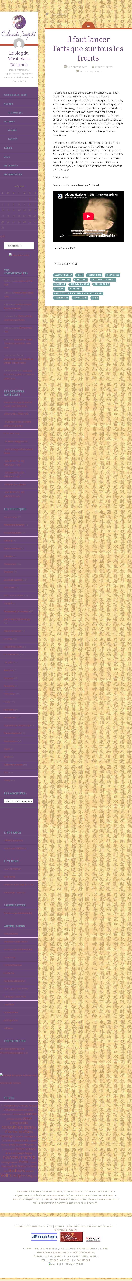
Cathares (8, 556)
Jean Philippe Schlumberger (17, 619)
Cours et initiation (12, 868)
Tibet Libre (9, 1004)
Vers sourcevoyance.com (12, 1048)
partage (5, 1162)
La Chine (6, 1140)
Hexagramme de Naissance (17, 611)
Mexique (8, 670)
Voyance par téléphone (15, 848)
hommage (7, 1136)
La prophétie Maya (13, 646)
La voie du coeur (25, 1144)
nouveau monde (19, 1157)
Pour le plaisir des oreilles (16, 988)
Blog (7, 156)
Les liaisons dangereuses (16, 441)
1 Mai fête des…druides (15, 484)
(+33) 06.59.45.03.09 (15, 94)
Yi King (7, 780)
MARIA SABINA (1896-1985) (16, 413)
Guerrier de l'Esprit (19, 1131)
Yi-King (12, 130)
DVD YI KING (9, 587)
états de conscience (13, 595)
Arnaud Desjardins (13, 532)
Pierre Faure (10, 693)
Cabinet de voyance (13, 840)
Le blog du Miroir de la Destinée (19, 59)
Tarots (12, 139)
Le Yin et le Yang (11, 433)
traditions (17, 1170)
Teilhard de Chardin (13, 764)
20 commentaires (90, 71)
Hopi (16, 1136)
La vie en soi (10, 957)
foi (35, 1127)
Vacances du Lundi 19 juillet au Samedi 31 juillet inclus (18, 343)
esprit (29, 1127)
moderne (60, 284)
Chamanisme (10, 564)
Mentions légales (66, 1230)
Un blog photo (10, 1020)
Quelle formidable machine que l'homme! (78, 293)
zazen (35, 1176)
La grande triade (19, 1140)
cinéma (18, 1118)
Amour (25, 1105)
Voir (6, 772)
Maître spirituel (26, 1149)
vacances (30, 1171)
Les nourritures (11, 654)
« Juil (2, 236)
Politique (76, 288)
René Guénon (11, 741)
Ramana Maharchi (12, 733)
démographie (62, 279)
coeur (27, 1118)
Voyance (9, 121)
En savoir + (11, 165)
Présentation (10, 717)
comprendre (19, 1123)
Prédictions (9, 709)
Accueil (9, 103)
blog (60, 1264)
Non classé (9, 686)
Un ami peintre (11, 1012)
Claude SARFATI (104, 67)
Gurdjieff (8, 603)
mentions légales (83, 1252)
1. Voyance (8, 1105)
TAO (29, 1166)
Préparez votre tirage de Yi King (19, 884)
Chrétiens (8, 571)
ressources (61, 298)
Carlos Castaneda (12, 548)
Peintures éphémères (14, 980)
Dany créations (11, 933)
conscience (12, 1127)
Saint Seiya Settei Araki (15, 996)
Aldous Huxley (10, 516)
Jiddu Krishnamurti (12, 630)
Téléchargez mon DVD (14, 892)
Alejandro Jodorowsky (14, 524)
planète (14, 1162)
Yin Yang (26, 1176)
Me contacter (13, 174)
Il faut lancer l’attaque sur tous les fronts (88, 48)
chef (80, 275)
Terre (6, 1171)
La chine (8, 638)
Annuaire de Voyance (10, 1083)
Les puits (8, 662)
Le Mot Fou (9, 973)
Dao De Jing (9, 876)
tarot (33, 1166)
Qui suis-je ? (15, 112)
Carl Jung (8, 540)
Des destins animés (13, 579)
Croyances (113, 275)
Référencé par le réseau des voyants (91, 1226)
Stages (7, 748)
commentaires (74, 1264)
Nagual (28, 1153)
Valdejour (8, 1028)
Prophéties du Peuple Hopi (17, 725)
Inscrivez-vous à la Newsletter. (18, 913)
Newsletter (9, 678)
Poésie (7, 701)
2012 (18, 1105)
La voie (11, 1144)
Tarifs (8, 147)
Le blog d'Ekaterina (13, 965)
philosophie (102, 284)
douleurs (81, 279)
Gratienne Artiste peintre (16, 941)
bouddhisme (21, 1110)
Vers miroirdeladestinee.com (14, 1052)
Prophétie (33, 1162)
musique (20, 1153)
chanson (31, 1113)
